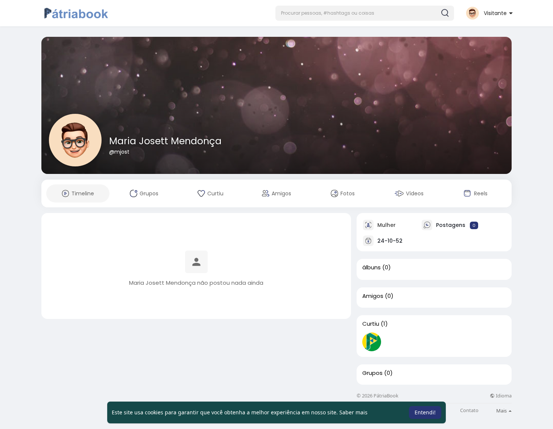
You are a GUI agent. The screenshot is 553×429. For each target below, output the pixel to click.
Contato (469, 410)
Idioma (503, 395)
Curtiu (370, 324)
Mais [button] (502, 410)
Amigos (372, 296)
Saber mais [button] (353, 412)
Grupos (372, 373)
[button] (364, 13)
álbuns (371, 267)
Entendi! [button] (425, 412)
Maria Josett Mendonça (165, 141)
